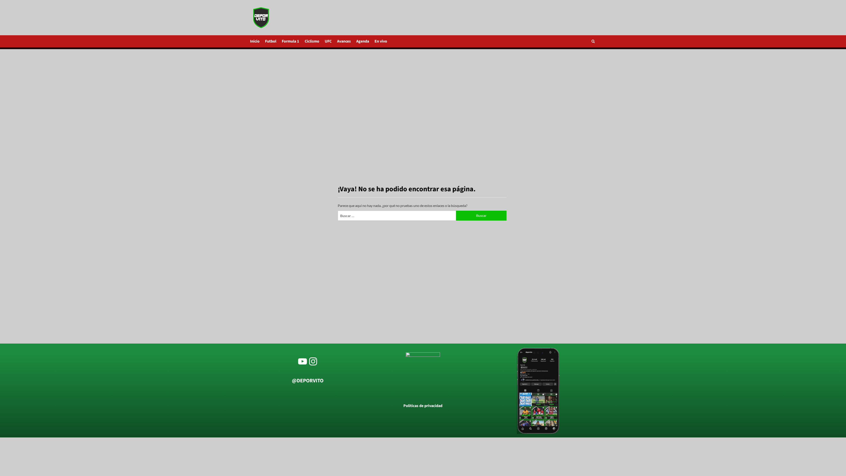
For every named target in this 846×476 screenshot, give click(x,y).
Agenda (362, 41)
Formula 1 (290, 41)
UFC (328, 41)
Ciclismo (312, 41)
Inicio (255, 41)
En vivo (381, 41)
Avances (344, 41)
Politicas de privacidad (422, 406)
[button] (593, 41)
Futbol (270, 41)
